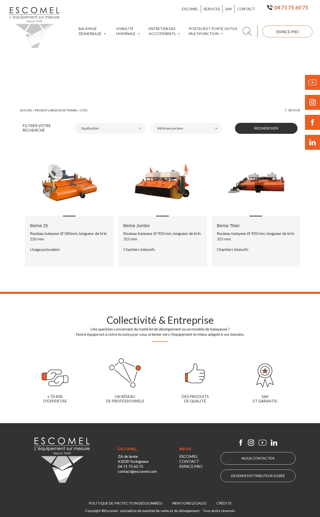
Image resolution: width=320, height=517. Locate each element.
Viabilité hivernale (126, 31)
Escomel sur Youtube (262, 442)
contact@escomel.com (137, 471)
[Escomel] (35, 27)
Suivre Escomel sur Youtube (312, 82)
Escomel (190, 9)
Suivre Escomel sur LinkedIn (312, 142)
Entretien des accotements (162, 31)
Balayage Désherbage (90, 31)
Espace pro (287, 31)
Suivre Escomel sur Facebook (312, 122)
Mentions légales (189, 503)
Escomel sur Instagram (251, 442)
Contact (246, 9)
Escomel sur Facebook (241, 442)
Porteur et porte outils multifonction (213, 31)
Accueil (26, 110)
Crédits (224, 503)
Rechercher (266, 128)
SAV (228, 9)
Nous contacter (258, 458)
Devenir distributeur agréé (258, 476)
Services (212, 9)
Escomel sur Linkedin (274, 442)
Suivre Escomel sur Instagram (312, 102)
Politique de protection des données (125, 503)
